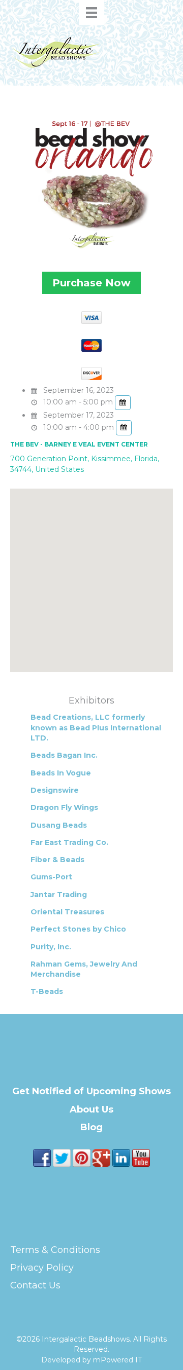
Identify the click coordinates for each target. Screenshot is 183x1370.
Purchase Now (91, 283)
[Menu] (91, 12)
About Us (91, 1109)
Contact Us (35, 1285)
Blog (91, 1127)
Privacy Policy (42, 1267)
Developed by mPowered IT (91, 1359)
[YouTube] (141, 1157)
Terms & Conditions (55, 1249)
